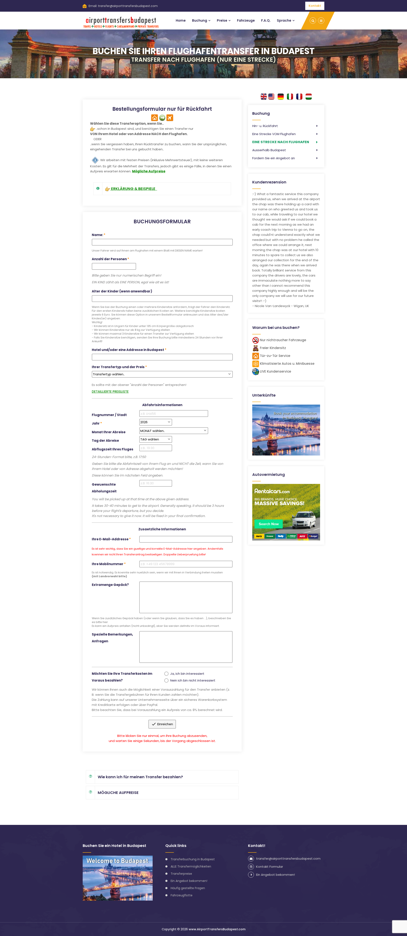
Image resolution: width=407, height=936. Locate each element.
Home (181, 20)
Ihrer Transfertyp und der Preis (118, 367)
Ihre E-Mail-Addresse (110, 539)
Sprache (284, 20)
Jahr (96, 423)
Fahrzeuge (246, 20)
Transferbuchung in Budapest (193, 859)
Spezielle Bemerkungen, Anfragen (112, 637)
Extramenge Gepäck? (110, 585)
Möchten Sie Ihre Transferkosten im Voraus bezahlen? (122, 677)
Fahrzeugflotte (181, 895)
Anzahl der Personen (109, 259)
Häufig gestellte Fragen (188, 888)
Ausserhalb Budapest (269, 150)
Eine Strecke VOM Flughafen (274, 134)
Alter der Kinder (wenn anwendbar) (122, 291)
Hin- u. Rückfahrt (265, 126)
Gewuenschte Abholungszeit (104, 487)
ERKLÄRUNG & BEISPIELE (133, 188)
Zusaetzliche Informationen (162, 529)
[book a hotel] (286, 429)
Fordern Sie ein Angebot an (273, 158)
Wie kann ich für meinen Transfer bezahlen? (140, 777)
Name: (97, 235)
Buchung (199, 20)
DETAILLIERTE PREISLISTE (110, 391)
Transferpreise (181, 874)
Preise (222, 20)
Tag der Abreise (105, 440)
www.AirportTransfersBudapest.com (217, 929)
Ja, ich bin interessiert (187, 673)
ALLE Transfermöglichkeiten (191, 866)
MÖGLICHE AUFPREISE (118, 792)
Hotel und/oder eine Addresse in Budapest (128, 350)
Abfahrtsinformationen (162, 405)
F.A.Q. (265, 20)
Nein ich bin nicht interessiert (192, 680)
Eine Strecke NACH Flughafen (280, 142)
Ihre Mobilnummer (107, 564)
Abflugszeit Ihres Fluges (112, 449)
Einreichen (162, 724)
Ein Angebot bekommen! (189, 881)
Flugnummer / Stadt (109, 415)
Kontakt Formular (269, 866)
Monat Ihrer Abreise (108, 432)
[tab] (162, 188)
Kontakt (315, 6)
